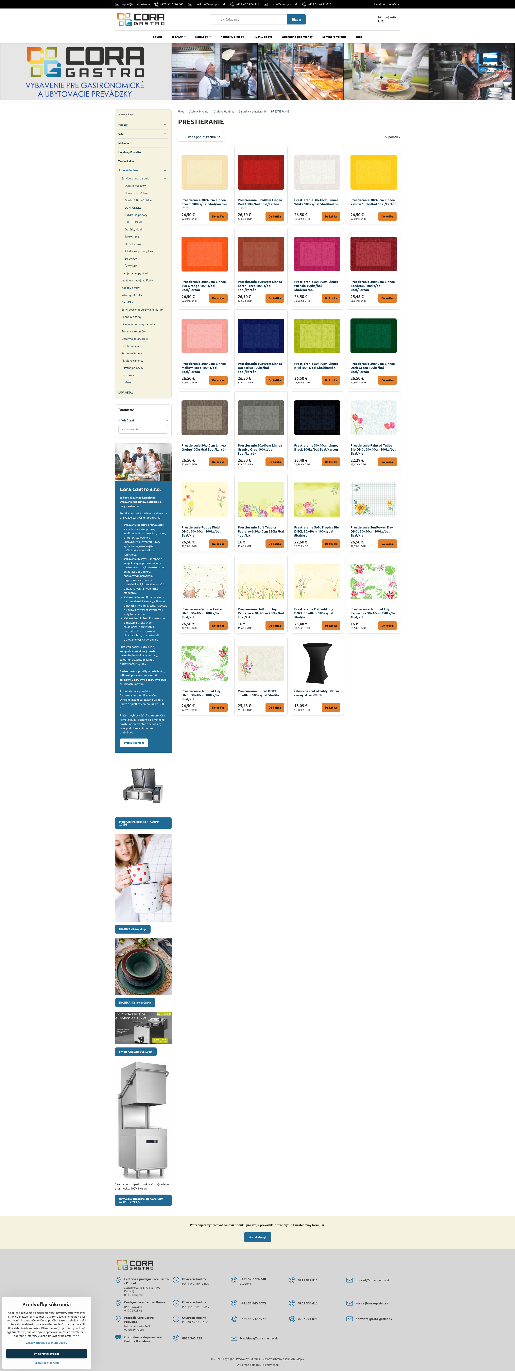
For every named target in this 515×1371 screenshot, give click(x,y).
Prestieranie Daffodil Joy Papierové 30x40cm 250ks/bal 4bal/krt (261, 613)
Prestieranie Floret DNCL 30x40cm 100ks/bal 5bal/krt (259, 693)
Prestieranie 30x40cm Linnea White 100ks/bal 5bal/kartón (316, 202)
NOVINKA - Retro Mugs (132, 929)
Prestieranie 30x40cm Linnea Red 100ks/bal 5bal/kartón (260, 202)
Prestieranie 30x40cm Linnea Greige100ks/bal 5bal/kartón (204, 447)
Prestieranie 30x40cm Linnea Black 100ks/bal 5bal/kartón (316, 447)
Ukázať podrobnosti (46, 1363)
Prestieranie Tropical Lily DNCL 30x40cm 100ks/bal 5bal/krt (201, 695)
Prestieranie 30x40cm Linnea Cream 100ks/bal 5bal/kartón (204, 202)
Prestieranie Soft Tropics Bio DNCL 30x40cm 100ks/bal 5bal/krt (316, 531)
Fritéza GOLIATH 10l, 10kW (135, 1052)
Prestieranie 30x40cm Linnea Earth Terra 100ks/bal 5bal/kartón (260, 285)
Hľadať (296, 19)
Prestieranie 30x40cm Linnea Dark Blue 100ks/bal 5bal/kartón (260, 367)
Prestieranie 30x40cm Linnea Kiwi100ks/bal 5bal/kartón (316, 365)
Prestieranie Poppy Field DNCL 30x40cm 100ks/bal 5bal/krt (201, 531)
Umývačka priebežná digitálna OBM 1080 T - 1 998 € (141, 1200)
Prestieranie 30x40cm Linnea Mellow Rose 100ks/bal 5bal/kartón (204, 367)
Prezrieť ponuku (134, 743)
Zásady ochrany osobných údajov (283, 1359)
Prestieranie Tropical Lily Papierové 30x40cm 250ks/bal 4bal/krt (373, 613)
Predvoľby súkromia (248, 1359)
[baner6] (257, 72)
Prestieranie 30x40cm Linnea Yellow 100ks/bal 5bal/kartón (373, 202)
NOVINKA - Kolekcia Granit (135, 1002)
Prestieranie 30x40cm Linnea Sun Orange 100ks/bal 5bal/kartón (204, 285)
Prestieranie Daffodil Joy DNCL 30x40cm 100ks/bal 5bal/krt (313, 613)
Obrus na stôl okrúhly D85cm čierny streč (316, 693)
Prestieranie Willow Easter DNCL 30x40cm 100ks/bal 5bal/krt (202, 613)
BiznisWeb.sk (271, 1365)
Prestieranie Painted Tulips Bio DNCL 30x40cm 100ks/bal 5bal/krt (373, 449)
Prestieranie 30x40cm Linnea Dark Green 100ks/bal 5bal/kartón (372, 367)
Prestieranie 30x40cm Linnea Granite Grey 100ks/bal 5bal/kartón (260, 449)
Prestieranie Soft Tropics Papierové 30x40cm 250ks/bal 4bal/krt (261, 531)
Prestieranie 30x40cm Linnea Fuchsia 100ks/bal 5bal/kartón (316, 285)
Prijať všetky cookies (46, 1353)
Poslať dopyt (258, 1237)
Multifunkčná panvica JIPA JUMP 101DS (139, 823)
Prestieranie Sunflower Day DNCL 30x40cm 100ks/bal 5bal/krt (371, 531)
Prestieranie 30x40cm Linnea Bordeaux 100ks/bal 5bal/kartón (372, 285)
